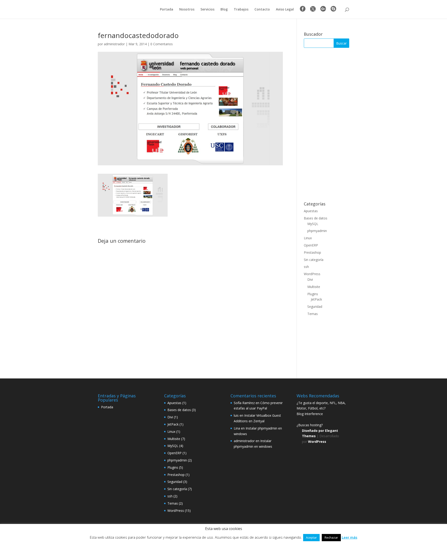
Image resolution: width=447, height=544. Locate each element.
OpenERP (311, 245)
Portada (166, 9)
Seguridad (314, 306)
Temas (312, 314)
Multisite (313, 286)
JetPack (316, 299)
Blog (224, 9)
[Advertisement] (326, 125)
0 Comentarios (161, 44)
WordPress (312, 274)
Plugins (312, 294)
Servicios (207, 9)
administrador (114, 44)
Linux (308, 238)
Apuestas (311, 211)
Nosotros (186, 9)
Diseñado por (313, 430)
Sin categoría (313, 259)
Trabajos (241, 9)
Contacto (262, 9)
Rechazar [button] (331, 537)
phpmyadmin (317, 231)
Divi (310, 279)
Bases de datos (315, 218)
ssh (306, 266)
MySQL (312, 224)
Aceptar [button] (311, 537)
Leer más (349, 537)
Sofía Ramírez (244, 403)
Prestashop (312, 252)
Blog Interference (310, 414)
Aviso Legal (285, 9)
